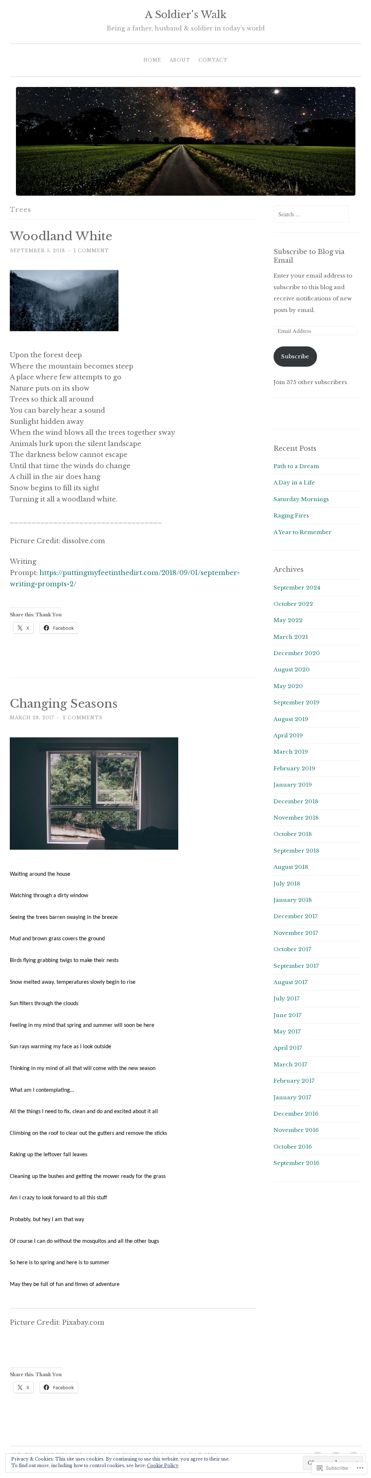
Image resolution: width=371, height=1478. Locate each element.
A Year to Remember (303, 532)
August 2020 (292, 669)
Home (152, 60)
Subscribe (295, 356)
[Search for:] (311, 214)
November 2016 (296, 1130)
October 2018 (293, 833)
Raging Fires (291, 515)
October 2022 (293, 603)
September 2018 (297, 850)
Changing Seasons (64, 703)
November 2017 (296, 932)
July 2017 (287, 998)
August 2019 (291, 719)
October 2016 (293, 1146)
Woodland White (61, 236)
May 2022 (288, 620)
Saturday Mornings (301, 499)
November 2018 (296, 817)
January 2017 (292, 1097)
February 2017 (294, 1080)
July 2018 (287, 883)
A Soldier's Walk (185, 15)
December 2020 (297, 653)
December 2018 (296, 801)
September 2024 (297, 587)
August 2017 (291, 982)
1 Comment (91, 250)
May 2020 (288, 686)
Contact (213, 60)
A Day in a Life (294, 482)
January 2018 (293, 899)
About (180, 60)
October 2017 (292, 949)
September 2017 (296, 965)
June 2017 (287, 1015)
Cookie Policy (163, 1465)
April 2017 (288, 1047)
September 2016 (297, 1162)
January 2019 (293, 784)
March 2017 (290, 1064)
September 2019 (297, 702)
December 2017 (296, 916)
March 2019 (291, 751)
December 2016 (296, 1113)
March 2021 (291, 636)
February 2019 (294, 768)
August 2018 (291, 866)
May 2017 (287, 1031)
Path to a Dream (296, 466)
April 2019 (288, 735)
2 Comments (83, 717)
